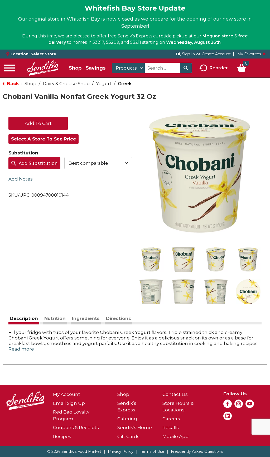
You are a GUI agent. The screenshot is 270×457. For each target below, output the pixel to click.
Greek (125, 83)
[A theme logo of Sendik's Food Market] (42, 68)
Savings (95, 68)
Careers (171, 418)
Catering (127, 418)
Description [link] (24, 318)
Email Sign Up (69, 403)
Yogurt (104, 83)
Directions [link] (118, 318)
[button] (151, 259)
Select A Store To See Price (43, 139)
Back (12, 83)
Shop (75, 68)
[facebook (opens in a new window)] (227, 405)
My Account (66, 394)
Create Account (216, 54)
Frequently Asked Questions (197, 451)
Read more (21, 349)
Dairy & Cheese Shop (66, 83)
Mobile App (175, 436)
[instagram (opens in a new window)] (238, 405)
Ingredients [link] (86, 318)
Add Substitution (38, 163)
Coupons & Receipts (76, 427)
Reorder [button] (219, 67)
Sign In (188, 54)
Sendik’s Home (134, 427)
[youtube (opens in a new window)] (249, 405)
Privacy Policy (120, 451)
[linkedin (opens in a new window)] (227, 417)
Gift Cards (128, 436)
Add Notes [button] (20, 179)
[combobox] (128, 68)
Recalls (170, 427)
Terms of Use (152, 451)
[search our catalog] (186, 68)
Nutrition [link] (55, 318)
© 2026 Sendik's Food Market (74, 451)
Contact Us (175, 394)
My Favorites (249, 54)
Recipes (62, 436)
